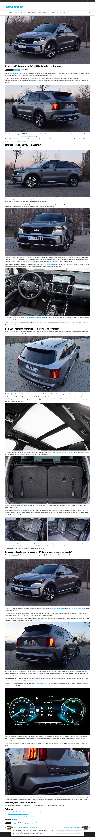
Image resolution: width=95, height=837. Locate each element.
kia (33, 823)
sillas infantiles (21, 510)
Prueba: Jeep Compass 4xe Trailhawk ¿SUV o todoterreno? (22, 816)
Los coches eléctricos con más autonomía (71, 827)
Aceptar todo (60, 831)
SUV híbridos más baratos (77, 608)
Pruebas (16, 12)
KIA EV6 (86, 264)
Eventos (45, 12)
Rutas (39, 12)
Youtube (90, 1)
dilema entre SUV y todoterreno (28, 136)
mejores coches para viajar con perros (65, 452)
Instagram (87, 1)
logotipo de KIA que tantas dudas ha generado (35, 317)
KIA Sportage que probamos (49, 264)
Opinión (23, 12)
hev (30, 823)
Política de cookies (40, 833)
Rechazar (69, 831)
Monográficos (32, 12)
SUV (35, 823)
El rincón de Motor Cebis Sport (59, 12)
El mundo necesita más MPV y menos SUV (18, 814)
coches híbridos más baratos (58, 608)
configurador (15, 555)
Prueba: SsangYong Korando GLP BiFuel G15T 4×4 (25, 827)
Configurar (78, 831)
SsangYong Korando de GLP (40, 683)
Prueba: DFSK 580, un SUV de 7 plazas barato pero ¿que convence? (24, 812)
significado (40, 80)
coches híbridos (20, 823)
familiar (27, 823)
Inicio (10, 12)
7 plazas (14, 823)
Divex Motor (25, 69)
